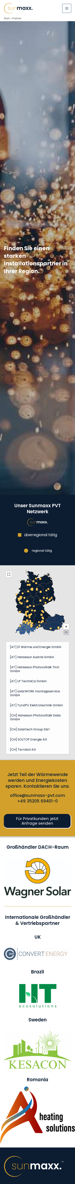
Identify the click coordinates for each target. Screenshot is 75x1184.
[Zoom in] (66, 626)
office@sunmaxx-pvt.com (37, 795)
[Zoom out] (66, 632)
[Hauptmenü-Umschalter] (66, 8)
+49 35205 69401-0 (37, 801)
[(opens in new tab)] (37, 954)
